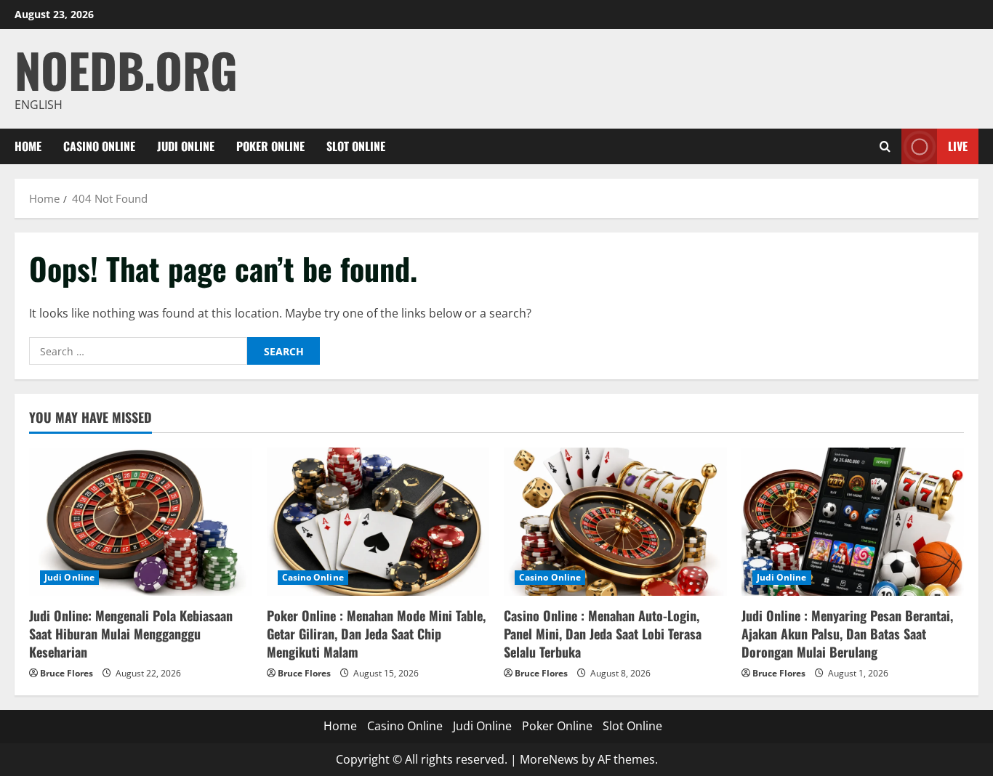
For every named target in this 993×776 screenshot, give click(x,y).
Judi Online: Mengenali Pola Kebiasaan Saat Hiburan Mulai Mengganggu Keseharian (131, 633)
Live (958, 146)
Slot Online (355, 146)
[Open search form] (885, 146)
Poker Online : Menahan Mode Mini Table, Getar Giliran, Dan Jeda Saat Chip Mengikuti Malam (376, 633)
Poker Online (270, 146)
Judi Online (185, 146)
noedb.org (126, 69)
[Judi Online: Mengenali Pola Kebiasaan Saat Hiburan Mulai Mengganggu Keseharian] (140, 522)
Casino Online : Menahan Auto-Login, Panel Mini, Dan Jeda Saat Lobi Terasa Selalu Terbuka (602, 633)
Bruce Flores (66, 673)
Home (28, 146)
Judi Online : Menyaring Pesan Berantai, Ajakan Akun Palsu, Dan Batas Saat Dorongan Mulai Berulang (847, 633)
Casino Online (99, 146)
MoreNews (549, 759)
